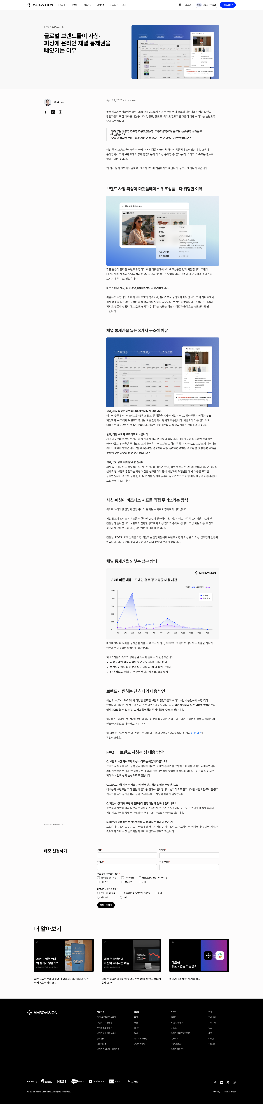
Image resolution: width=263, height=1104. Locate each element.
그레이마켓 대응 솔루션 (106, 1017)
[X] (227, 1082)
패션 (136, 1022)
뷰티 (136, 1017)
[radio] (106, 893)
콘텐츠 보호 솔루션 (104, 1028)
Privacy (216, 1091)
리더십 (211, 1038)
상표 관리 (101, 1038)
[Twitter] (60, 112)
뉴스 (210, 1028)
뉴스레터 (174, 1038)
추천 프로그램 (176, 1044)
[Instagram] (234, 1082)
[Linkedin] (53, 112)
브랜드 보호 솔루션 (104, 1022)
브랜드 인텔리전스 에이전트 (108, 1049)
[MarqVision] (40, 5)
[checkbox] (146, 879)
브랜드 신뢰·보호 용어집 (181, 1033)
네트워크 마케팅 (140, 1038)
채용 (210, 1033)
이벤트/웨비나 (176, 1022)
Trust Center (230, 1091)
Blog (46, 26)
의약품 (136, 1028)
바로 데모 (196, 733)
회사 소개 (212, 1017)
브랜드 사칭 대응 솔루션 (106, 1033)
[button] (62, 5)
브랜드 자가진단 (177, 1049)
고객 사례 (212, 1022)
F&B (136, 1033)
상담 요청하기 (227, 5)
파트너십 (211, 1044)
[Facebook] (46, 112)
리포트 (174, 1028)
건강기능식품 (139, 1044)
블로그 (174, 1017)
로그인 (188, 5)
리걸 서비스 (101, 1044)
